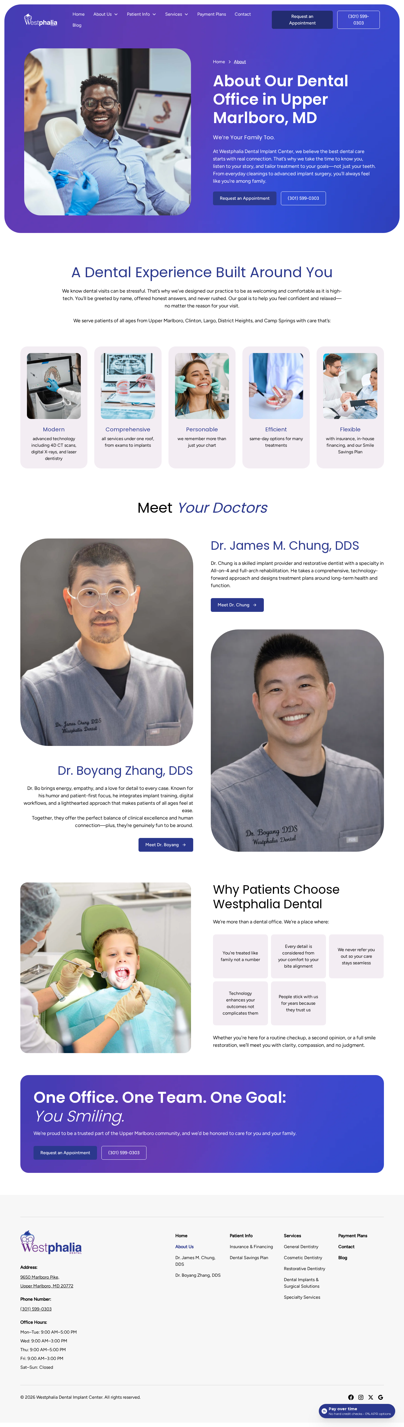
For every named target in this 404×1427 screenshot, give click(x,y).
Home (79, 14)
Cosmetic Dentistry (303, 1257)
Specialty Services (302, 1297)
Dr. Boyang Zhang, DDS (198, 1275)
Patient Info (241, 1235)
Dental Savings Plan (249, 1257)
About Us (184, 1246)
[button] (106, 14)
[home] (40, 20)
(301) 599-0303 (358, 20)
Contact (243, 14)
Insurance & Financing (251, 1246)
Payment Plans (211, 14)
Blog (77, 25)
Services (292, 1235)
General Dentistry (301, 1246)
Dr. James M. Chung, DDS (195, 1261)
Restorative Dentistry (304, 1268)
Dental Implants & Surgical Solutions (301, 1283)
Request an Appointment (302, 20)
